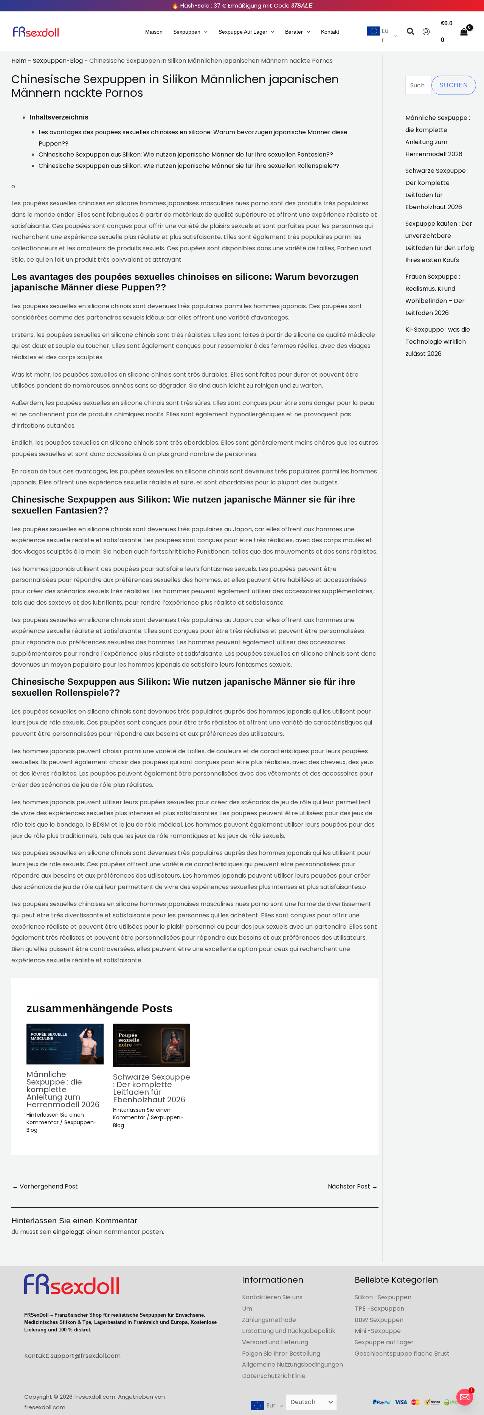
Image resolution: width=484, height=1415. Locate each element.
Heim (18, 60)
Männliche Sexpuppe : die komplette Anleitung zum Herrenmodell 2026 (62, 1089)
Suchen (453, 85)
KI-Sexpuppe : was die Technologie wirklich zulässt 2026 (437, 341)
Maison (154, 32)
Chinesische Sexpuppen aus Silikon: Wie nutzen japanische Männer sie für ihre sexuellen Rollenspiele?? (189, 165)
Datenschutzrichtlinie (274, 1376)
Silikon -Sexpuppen (383, 1297)
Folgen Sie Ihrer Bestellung (281, 1353)
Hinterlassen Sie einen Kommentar (55, 1118)
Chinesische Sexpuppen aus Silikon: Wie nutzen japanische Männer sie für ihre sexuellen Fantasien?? (186, 154)
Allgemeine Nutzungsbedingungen (292, 1364)
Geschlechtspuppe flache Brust (402, 1353)
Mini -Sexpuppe (378, 1331)
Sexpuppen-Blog (58, 60)
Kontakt (330, 32)
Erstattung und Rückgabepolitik (288, 1331)
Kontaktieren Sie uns (272, 1297)
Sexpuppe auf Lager (243, 32)
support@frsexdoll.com (86, 1355)
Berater (294, 32)
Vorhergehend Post (45, 1186)
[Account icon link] (426, 32)
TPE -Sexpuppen (379, 1308)
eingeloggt (69, 1231)
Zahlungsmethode (269, 1320)
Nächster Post (353, 1186)
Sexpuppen (186, 32)
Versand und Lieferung (275, 1342)
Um (247, 1308)
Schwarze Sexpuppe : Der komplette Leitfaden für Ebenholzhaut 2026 (151, 1088)
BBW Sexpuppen (379, 1320)
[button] (204, 32)
